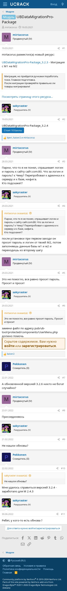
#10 (63, 468)
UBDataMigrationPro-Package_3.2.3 (25, 62)
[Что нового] (62, 4)
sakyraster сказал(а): (15, 475)
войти (9, 346)
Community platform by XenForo (32, 579)
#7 (63, 377)
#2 (63, 119)
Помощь (48, 569)
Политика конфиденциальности (21, 569)
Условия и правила (35, 565)
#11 (63, 514)
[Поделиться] (58, 48)
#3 (63, 161)
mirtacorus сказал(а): (16, 213)
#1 (63, 48)
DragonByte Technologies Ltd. (43, 585)
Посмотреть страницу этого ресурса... (27, 96)
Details (6, 587)
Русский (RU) (17, 560)
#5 (63, 272)
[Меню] (5, 4)
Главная (7, 572)
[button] (4, 560)
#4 (63, 205)
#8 (63, 410)
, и (21, 137)
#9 (63, 439)
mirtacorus (11, 27)
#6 (63, 305)
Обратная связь (12, 565)
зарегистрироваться (39, 346)
